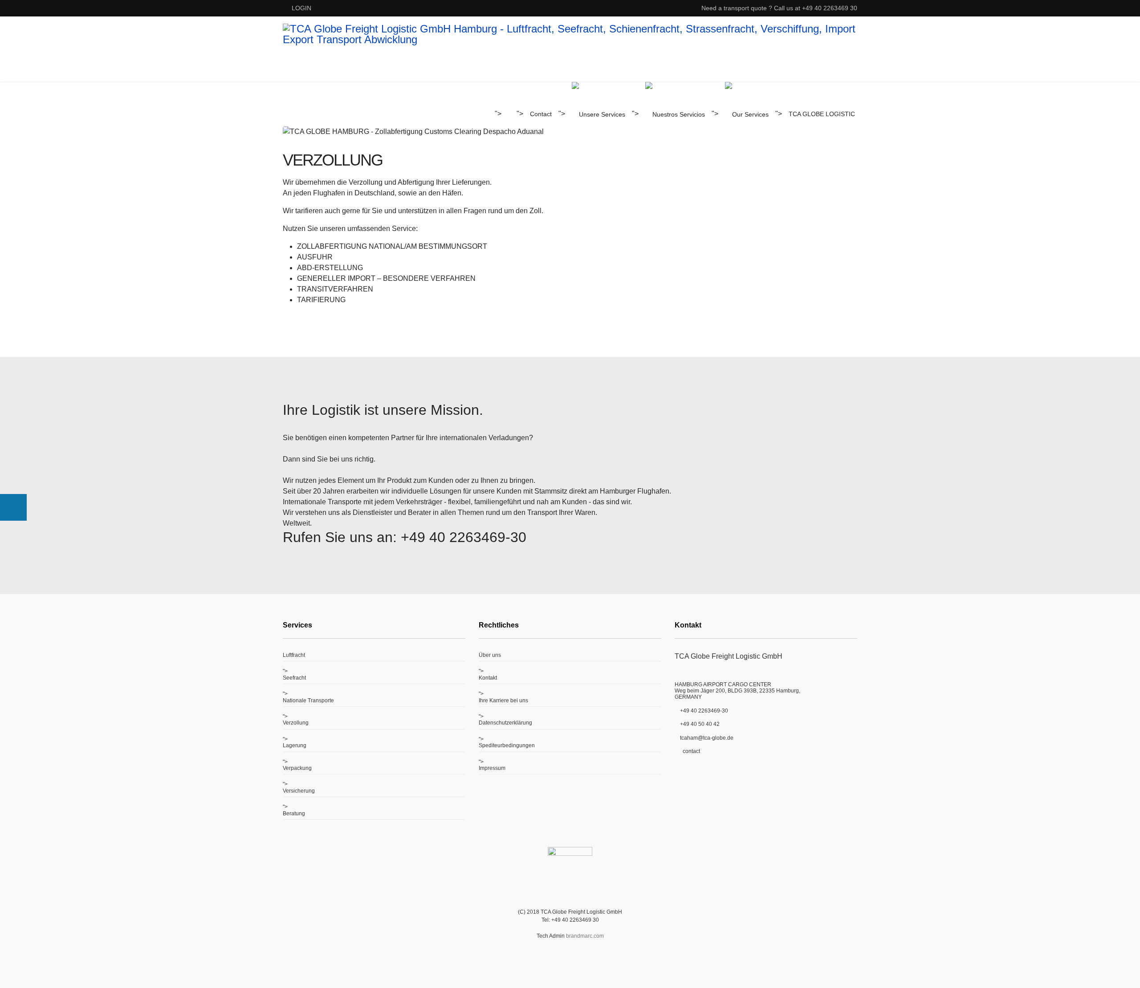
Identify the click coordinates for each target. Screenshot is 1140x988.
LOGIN (301, 8)
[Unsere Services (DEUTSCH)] (598, 114)
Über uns (490, 655)
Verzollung (296, 723)
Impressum (492, 768)
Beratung (294, 813)
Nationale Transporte (308, 700)
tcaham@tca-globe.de (706, 738)
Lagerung (294, 745)
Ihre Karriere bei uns (503, 700)
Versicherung (299, 791)
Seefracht (294, 678)
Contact (541, 113)
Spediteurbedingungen (507, 745)
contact (690, 751)
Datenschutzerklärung (505, 723)
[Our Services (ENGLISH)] (746, 114)
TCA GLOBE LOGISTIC (822, 113)
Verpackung (297, 768)
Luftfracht (294, 655)
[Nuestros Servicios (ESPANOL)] (675, 114)
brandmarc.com (585, 936)
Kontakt (488, 678)
